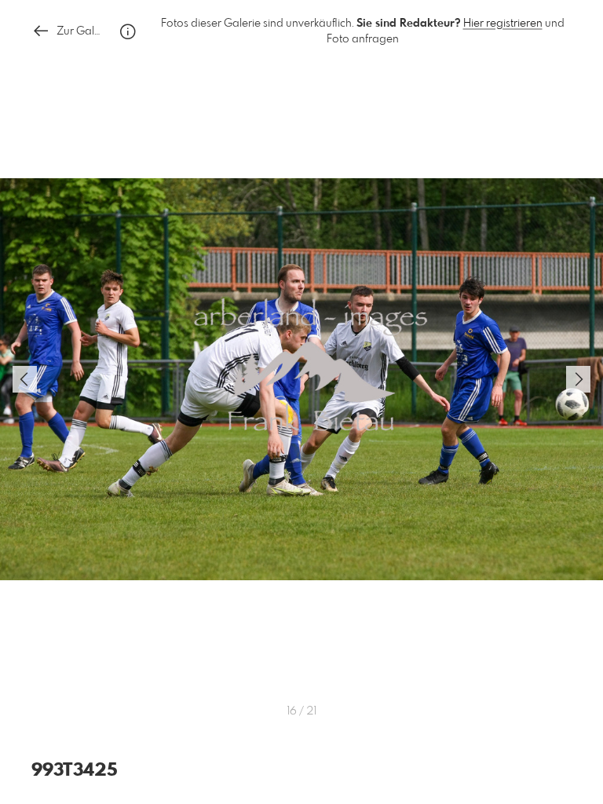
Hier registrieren (503, 23)
